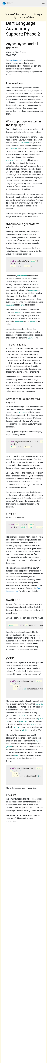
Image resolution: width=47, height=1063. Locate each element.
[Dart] (7, 3)
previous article (16, 60)
